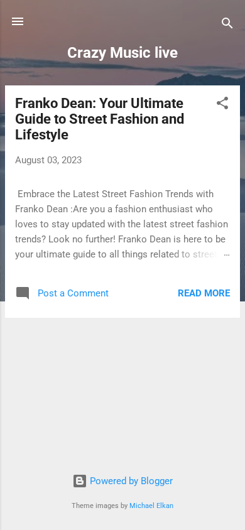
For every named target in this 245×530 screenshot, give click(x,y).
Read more (204, 293)
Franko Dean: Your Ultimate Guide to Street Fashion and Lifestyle (99, 119)
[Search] (227, 25)
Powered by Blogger (130, 481)
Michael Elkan (151, 506)
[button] (222, 105)
